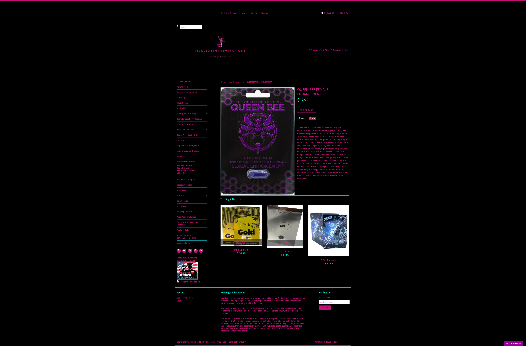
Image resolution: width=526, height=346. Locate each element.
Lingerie (192, 140)
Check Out (344, 13)
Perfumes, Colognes (186, 179)
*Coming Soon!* (184, 81)
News (244, 13)
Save (313, 118)
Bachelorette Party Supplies (189, 119)
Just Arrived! (182, 87)
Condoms (181, 173)
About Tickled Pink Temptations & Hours (186, 236)
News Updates (183, 243)
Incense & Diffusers (192, 129)
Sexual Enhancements (186, 170)
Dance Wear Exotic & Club (188, 135)
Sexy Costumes (183, 201)
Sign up (264, 13)
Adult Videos (192, 108)
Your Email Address (326, 298)
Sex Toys (192, 195)
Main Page (181, 97)
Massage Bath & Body (192, 113)
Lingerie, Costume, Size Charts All (187, 223)
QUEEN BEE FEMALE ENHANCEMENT (259, 82)
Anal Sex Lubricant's (186, 165)
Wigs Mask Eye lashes (186, 217)
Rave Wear (181, 190)
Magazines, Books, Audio (188, 145)
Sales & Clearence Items (187, 92)
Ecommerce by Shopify (235, 342)
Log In (254, 13)
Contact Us (514, 343)
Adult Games (182, 103)
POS (219, 342)
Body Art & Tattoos (185, 124)
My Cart (329, 13)
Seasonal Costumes (186, 185)
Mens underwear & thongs (188, 151)
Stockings (181, 206)
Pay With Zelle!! (184, 230)
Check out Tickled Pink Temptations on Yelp (187, 259)
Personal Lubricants (192, 161)
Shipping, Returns (185, 211)
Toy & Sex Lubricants (186, 168)
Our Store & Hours (229, 13)
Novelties (192, 156)
